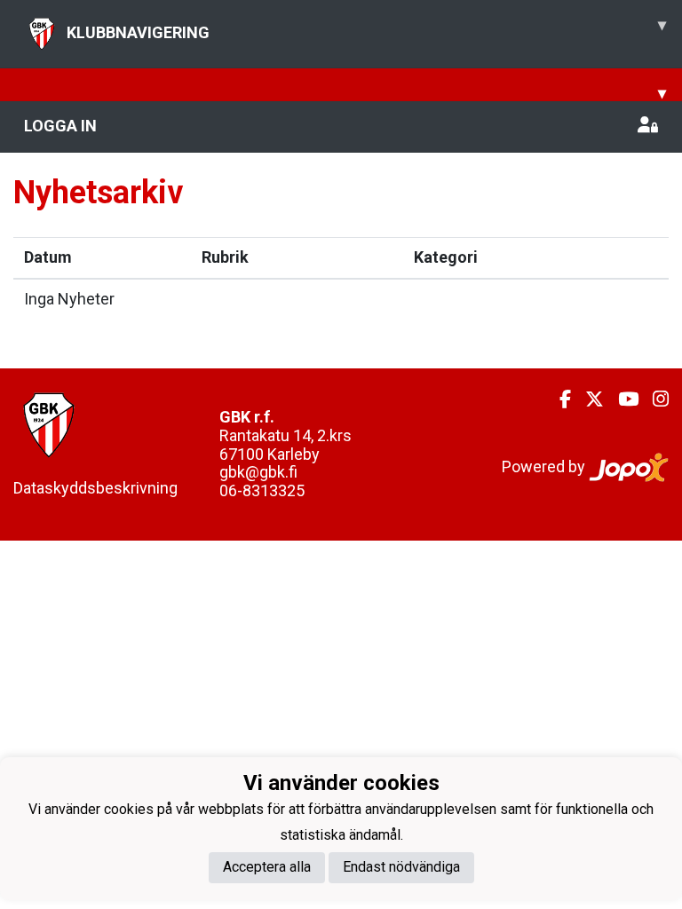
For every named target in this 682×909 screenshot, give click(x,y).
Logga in (60, 125)
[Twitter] (587, 399)
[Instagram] (653, 399)
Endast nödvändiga (401, 866)
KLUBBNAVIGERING (366, 28)
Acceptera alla (267, 866)
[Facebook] (558, 399)
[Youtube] (621, 399)
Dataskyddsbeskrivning (95, 487)
